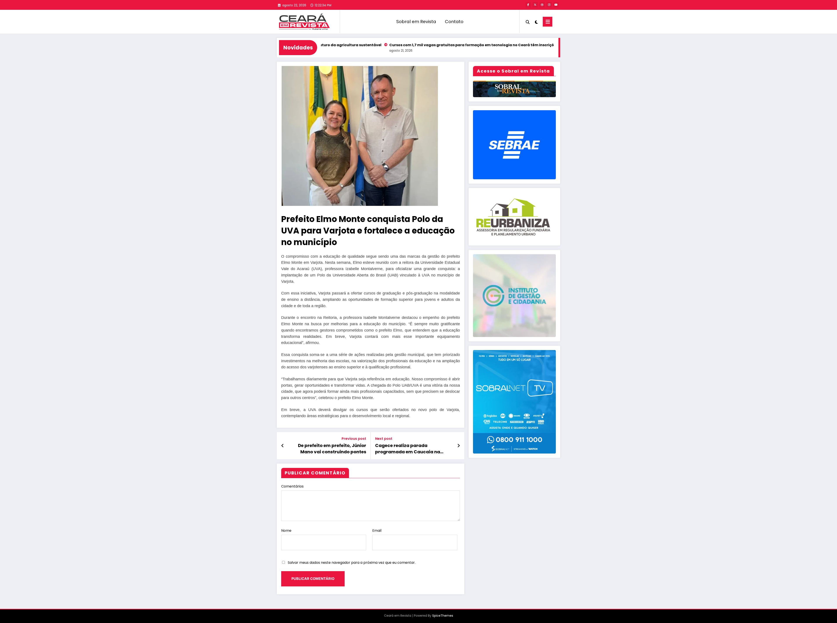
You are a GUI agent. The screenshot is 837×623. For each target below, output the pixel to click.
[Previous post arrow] (282, 445)
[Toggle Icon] (547, 22)
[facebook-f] (528, 4)
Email (376, 530)
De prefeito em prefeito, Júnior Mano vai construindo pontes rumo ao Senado (332, 448)
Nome (286, 530)
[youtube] (556, 4)
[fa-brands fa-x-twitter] (535, 4)
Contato (454, 22)
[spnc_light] (536, 22)
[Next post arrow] (458, 445)
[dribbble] (542, 4)
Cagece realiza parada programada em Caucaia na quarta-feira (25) (407, 448)
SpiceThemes (442, 615)
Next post (383, 439)
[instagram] (549, 4)
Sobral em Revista (416, 22)
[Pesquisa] (527, 21)
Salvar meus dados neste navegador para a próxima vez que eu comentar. (351, 562)
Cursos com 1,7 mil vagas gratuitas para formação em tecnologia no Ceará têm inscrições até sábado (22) (450, 44)
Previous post (354, 439)
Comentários (292, 486)
